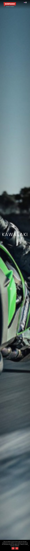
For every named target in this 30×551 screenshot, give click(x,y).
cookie (26, 544)
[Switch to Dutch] (24, 2)
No (16, 548)
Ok (13, 548)
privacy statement (15, 545)
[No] (28, 545)
